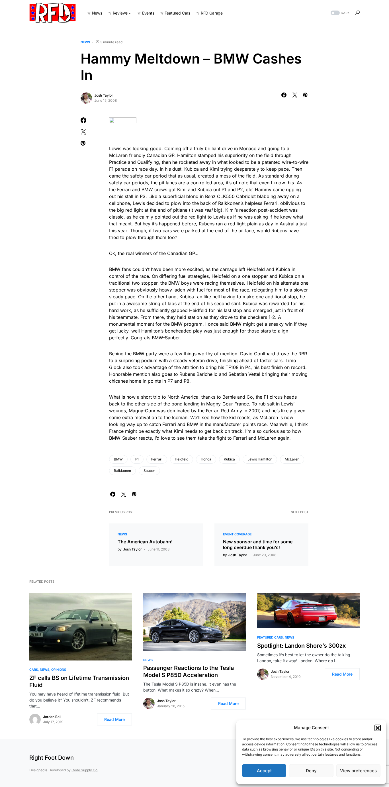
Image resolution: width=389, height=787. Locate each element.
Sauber (149, 470)
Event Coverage (237, 534)
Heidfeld (181, 459)
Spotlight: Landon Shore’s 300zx (301, 645)
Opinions (58, 670)
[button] (377, 728)
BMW (118, 459)
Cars (33, 670)
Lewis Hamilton (259, 459)
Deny (311, 770)
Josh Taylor (103, 95)
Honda (206, 459)
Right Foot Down (51, 757)
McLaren (292, 459)
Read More (114, 719)
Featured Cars (270, 637)
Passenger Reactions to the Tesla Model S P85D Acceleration (188, 671)
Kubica (229, 459)
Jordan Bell (52, 717)
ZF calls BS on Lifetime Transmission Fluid (79, 681)
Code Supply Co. (84, 770)
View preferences (358, 770)
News (85, 42)
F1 (137, 459)
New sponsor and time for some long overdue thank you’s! (257, 544)
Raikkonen (122, 470)
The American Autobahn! (145, 542)
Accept (264, 770)
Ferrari (156, 459)
